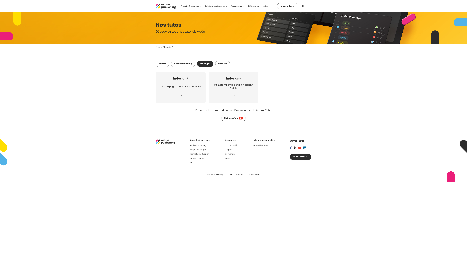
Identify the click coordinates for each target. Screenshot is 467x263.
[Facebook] (291, 148)
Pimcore (222, 63)
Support (228, 150)
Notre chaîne (231, 118)
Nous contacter (287, 6)
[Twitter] (295, 148)
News (227, 158)
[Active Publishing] (166, 6)
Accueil (159, 47)
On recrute (230, 154)
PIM (191, 163)
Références (253, 6)
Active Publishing (183, 63)
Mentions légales (236, 174)
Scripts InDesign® (198, 150)
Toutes (162, 63)
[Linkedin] (304, 148)
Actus (265, 6)
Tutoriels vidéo (231, 145)
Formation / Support (199, 154)
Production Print (197, 158)
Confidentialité (254, 174)
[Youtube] (299, 148)
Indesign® (205, 63)
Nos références (260, 145)
